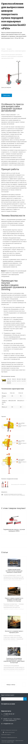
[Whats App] (14, 707)
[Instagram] (2, 707)
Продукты (9, 49)
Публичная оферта (6, 734)
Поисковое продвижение (8, 740)
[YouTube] (10, 707)
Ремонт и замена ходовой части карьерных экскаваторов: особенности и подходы (14, 599)
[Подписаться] (25, 699)
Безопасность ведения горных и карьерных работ (14, 631)
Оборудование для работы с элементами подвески (13, 51)
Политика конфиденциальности (9, 737)
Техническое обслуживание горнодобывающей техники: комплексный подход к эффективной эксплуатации (14, 660)
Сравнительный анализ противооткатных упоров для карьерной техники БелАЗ (14, 571)
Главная (3, 49)
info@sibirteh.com (8, 723)
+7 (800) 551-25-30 (8, 714)
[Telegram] (6, 707)
